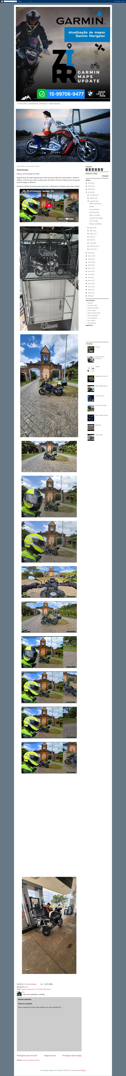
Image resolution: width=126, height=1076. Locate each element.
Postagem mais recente (27, 1056)
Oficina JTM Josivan (101, 386)
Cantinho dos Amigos (96, 218)
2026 (90, 183)
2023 (90, 192)
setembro (93, 201)
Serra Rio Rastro (93, 315)
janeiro (92, 249)
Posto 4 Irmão (93, 221)
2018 (90, 265)
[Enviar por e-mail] (45, 984)
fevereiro (93, 246)
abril (91, 240)
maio (91, 237)
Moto (26, 987)
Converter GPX (92, 305)
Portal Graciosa (94, 212)
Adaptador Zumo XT (101, 376)
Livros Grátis (92, 310)
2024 (90, 189)
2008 (90, 296)
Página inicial (50, 1056)
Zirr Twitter (91, 320)
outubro (92, 198)
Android (90, 303)
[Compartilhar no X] (48, 984)
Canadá (91, 206)
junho (92, 234)
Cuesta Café (98, 435)
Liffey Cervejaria (94, 215)
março (92, 243)
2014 (90, 277)
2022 (90, 253)
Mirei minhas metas (101, 415)
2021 (90, 256)
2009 (90, 293)
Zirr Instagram (92, 318)
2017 (90, 268)
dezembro (93, 195)
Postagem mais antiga (72, 1056)
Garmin (97, 347)
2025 (90, 186)
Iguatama (98, 425)
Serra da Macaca (94, 209)
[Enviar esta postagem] (41, 984)
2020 (90, 259)
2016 (90, 271)
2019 (90, 262)
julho (91, 231)
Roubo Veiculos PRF (94, 313)
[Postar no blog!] (47, 984)
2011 (90, 287)
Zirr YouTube (92, 323)
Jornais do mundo (93, 308)
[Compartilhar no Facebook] (50, 984)
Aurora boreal (99, 396)
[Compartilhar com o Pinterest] (52, 984)
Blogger (83, 1070)
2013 (90, 280)
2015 (90, 274)
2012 (90, 283)
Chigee (97, 366)
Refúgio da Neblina (95, 224)
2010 (90, 290)
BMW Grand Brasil (95, 203)
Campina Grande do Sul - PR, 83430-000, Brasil (36, 989)
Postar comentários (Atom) (31, 1060)
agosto (92, 228)
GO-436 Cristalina (101, 405)
